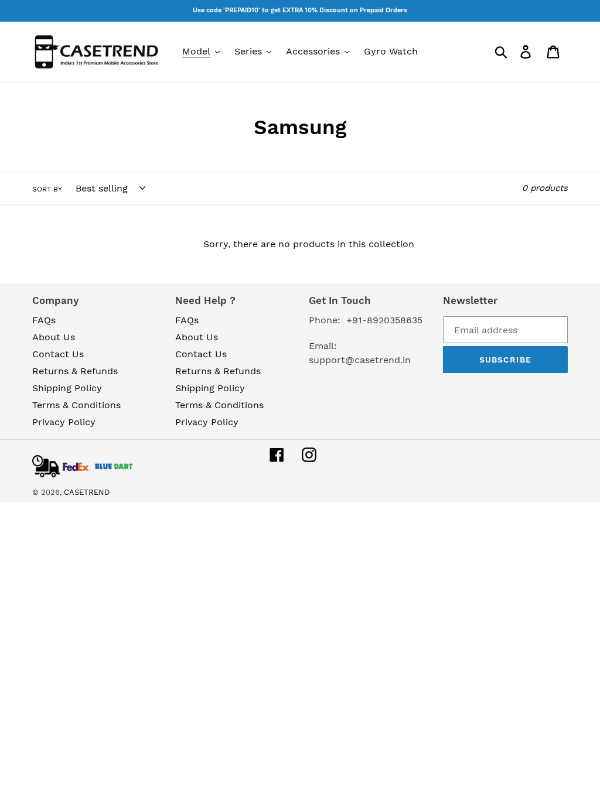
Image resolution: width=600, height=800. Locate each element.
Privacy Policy (64, 422)
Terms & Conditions (76, 405)
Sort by (47, 189)
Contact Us (58, 354)
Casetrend (87, 492)
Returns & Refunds (75, 371)
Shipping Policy (67, 388)
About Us (53, 337)
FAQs (44, 320)
